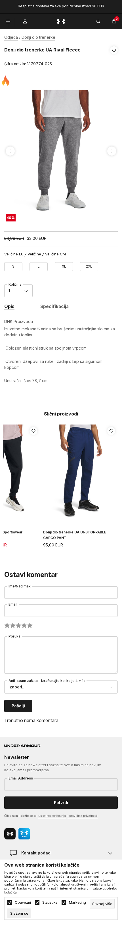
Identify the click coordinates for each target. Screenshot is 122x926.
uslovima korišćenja (52, 815)
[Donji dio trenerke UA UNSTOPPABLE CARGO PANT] (80, 471)
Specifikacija (54, 306)
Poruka (14, 636)
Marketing (77, 902)
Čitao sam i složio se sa (51, 815)
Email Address (21, 778)
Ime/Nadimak (20, 586)
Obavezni (23, 902)
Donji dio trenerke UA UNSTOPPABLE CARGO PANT (74, 535)
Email (13, 604)
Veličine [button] (34, 254)
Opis (9, 306)
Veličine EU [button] (14, 254)
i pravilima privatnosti (83, 815)
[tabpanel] (61, 151)
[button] (114, 57)
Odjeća (11, 37)
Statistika (50, 902)
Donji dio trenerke (38, 37)
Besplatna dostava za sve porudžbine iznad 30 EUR (61, 6)
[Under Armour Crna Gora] (61, 21)
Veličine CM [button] (55, 254)
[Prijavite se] (25, 20)
